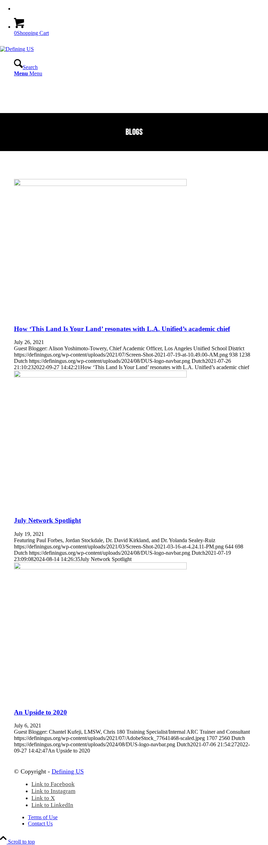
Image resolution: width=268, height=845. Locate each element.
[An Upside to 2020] (100, 567)
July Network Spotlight (47, 520)
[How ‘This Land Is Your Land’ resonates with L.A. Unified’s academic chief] (100, 184)
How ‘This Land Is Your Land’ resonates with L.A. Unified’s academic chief (122, 328)
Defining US (68, 771)
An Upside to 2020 (40, 712)
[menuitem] (141, 9)
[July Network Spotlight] (100, 376)
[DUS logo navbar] (17, 49)
